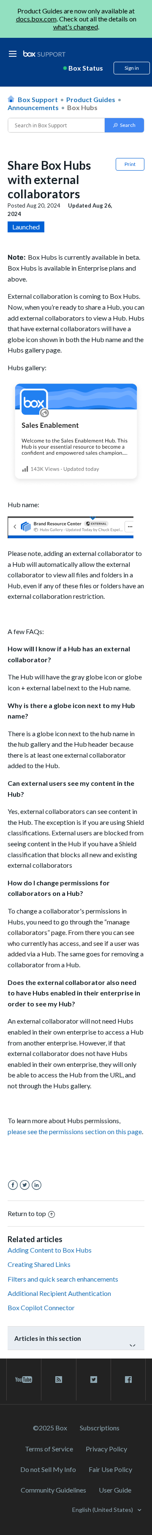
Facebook (13, 1185)
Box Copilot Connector (41, 1307)
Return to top (27, 1213)
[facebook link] (128, 1380)
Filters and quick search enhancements (63, 1279)
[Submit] (124, 125)
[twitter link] (93, 1380)
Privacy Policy (106, 1449)
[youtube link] (24, 1380)
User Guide (115, 1490)
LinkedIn (36, 1185)
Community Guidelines (53, 1490)
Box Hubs (82, 107)
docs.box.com (36, 19)
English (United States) (103, 1509)
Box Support (38, 99)
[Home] (44, 54)
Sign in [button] (132, 68)
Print (130, 164)
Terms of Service (49, 1449)
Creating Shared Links (39, 1264)
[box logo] (44, 53)
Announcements (33, 107)
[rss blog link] (58, 1380)
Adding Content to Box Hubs (50, 1250)
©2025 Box (50, 1428)
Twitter (24, 1185)
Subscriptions (99, 1428)
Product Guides (90, 99)
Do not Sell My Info (48, 1469)
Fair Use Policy (110, 1469)
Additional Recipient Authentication (59, 1293)
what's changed (75, 27)
